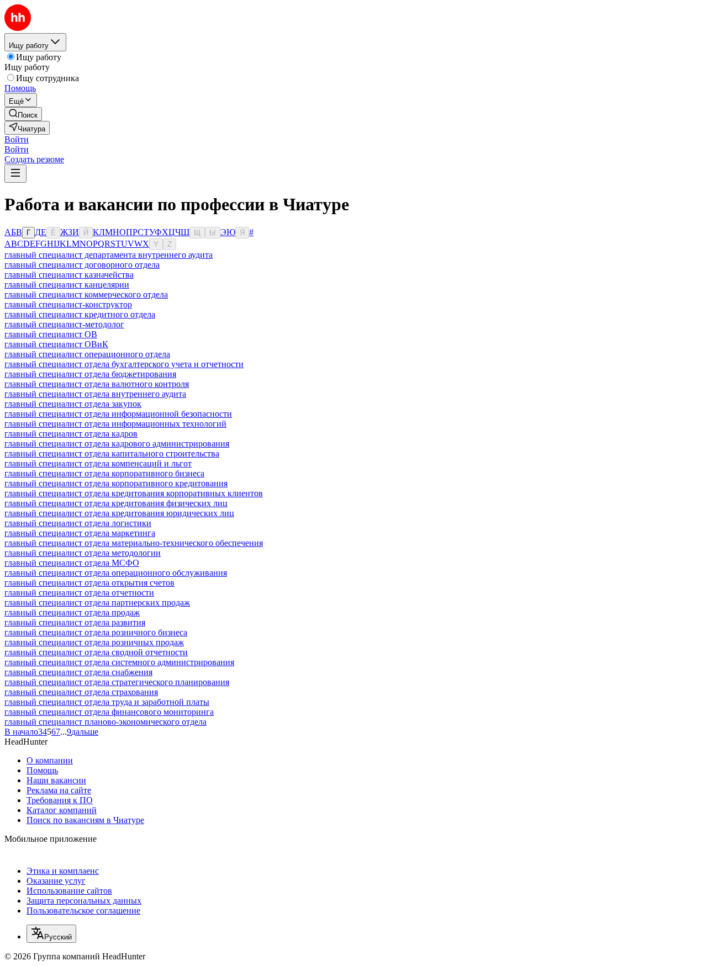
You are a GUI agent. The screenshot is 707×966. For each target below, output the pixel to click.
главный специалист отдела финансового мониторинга (109, 711)
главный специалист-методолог (64, 324)
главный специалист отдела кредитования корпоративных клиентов (133, 493)
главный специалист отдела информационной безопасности (118, 413)
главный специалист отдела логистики (77, 523)
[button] (16, 139)
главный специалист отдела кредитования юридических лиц (119, 513)
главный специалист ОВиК (56, 344)
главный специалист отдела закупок (72, 403)
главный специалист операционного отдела (87, 354)
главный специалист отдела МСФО (71, 562)
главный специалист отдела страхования (81, 692)
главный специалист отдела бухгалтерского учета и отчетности (124, 364)
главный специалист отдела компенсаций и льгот (98, 463)
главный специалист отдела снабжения (78, 672)
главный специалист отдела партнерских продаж (97, 602)
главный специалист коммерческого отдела (86, 294)
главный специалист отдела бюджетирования (90, 374)
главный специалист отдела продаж (72, 612)
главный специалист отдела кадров (71, 433)
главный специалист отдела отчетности (79, 592)
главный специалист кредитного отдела (79, 314)
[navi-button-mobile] (15, 173)
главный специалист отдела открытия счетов (89, 582)
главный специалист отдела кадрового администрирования (116, 443)
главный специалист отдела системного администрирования (119, 662)
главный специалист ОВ (50, 334)
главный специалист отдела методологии (82, 553)
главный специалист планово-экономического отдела (105, 721)
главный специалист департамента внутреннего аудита (108, 254)
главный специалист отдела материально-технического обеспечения (133, 543)
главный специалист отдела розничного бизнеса (95, 632)
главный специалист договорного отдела (82, 264)
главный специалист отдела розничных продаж (94, 642)
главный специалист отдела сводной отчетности (96, 652)
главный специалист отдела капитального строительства (111, 453)
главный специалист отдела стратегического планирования (116, 682)
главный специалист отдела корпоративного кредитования (116, 483)
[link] (23, 114)
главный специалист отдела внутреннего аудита (95, 394)
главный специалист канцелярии (66, 284)
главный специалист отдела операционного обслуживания (115, 572)
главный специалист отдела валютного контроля (96, 384)
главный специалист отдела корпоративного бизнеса (104, 473)
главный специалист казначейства (69, 274)
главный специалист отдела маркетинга (79, 533)
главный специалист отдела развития (74, 622)
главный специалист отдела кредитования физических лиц (116, 503)
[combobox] (51, 934)
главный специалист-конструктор (68, 304)
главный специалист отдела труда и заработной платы (106, 702)
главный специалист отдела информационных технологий (115, 423)
